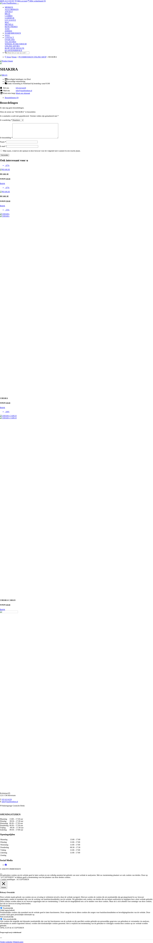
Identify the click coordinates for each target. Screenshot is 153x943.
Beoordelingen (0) (12, 98)
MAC (7, 22)
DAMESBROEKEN (13, 33)
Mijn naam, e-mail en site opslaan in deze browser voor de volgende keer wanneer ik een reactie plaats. (41, 151)
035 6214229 (7, 799)
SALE (7, 35)
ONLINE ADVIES (12, 46)
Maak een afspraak (23, 93)
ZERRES (8, 31)
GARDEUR (9, 18)
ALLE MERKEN (12, 9)
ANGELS (9, 12)
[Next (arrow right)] (149, 471)
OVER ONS (10, 40)
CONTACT (9, 37)
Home (14, 57)
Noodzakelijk (8, 908)
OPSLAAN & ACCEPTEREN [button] (12, 928)
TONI (7, 29)
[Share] (145, 2)
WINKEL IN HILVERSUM (16, 44)
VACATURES (10, 42)
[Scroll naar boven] (1, 873)
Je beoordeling (6, 138)
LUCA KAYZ (10, 20)
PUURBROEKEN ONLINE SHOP (32, 57)
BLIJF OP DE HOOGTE (14, 48)
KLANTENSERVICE (13, 50)
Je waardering (6, 120)
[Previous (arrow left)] (4, 471)
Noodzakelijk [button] (5, 906)
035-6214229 (21, 88)
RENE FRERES (11, 27)
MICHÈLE (9, 24)
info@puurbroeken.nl (24, 91)
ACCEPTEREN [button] (22, 879)
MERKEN (9, 7)
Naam (3, 142)
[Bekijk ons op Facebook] (6, 865)
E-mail (3, 146)
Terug (8, 57)
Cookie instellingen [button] (8, 879)
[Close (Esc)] (150, 2)
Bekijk (2, 184)
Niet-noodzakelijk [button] (7, 917)
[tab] (79, 98)
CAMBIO (9, 16)
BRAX (7, 14)
